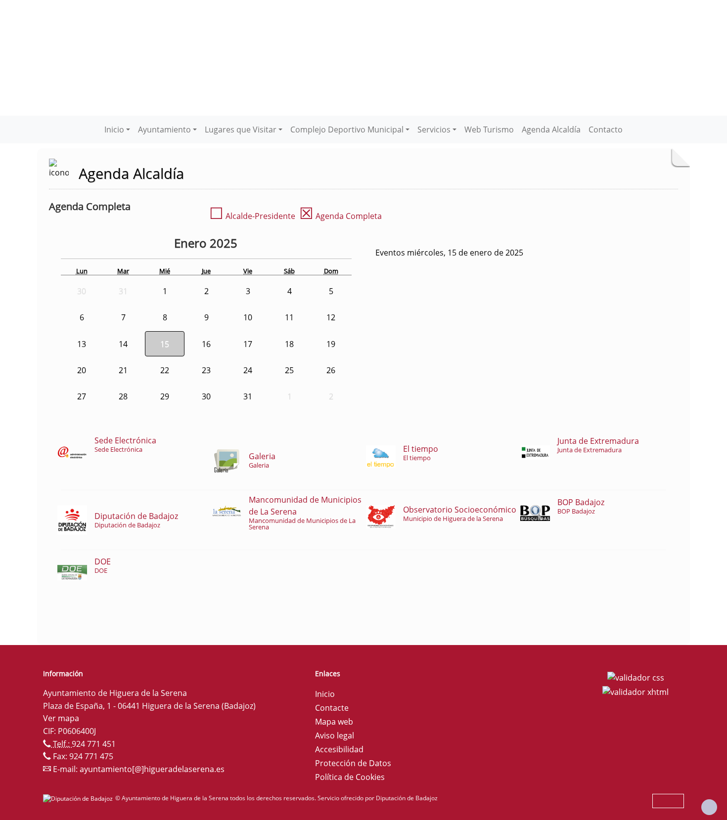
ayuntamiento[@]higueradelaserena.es (152, 769)
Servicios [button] (434, 129)
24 (247, 370)
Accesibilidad (339, 749)
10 (247, 317)
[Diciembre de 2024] (166, 244)
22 (164, 370)
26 (330, 370)
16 (206, 344)
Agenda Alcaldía (551, 129)
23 (206, 370)
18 (289, 344)
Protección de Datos (353, 763)
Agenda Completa (340, 216)
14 (123, 344)
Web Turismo (489, 129)
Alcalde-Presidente (252, 216)
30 (206, 396)
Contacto (606, 129)
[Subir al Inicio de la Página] (709, 807)
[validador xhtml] (635, 691)
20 (81, 370)
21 (123, 370)
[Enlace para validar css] (635, 676)
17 (247, 344)
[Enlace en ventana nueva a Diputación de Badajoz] (79, 798)
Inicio (325, 694)
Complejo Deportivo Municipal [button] (347, 129)
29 (164, 396)
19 (330, 344)
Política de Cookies (350, 777)
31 (247, 396)
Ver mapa (61, 718)
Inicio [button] (114, 129)
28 (123, 396)
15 (164, 344)
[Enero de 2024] (147, 244)
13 (81, 344)
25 (289, 370)
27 (81, 396)
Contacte (332, 707)
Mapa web (334, 721)
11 (289, 317)
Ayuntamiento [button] (164, 129)
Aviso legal (334, 735)
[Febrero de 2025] (261, 244)
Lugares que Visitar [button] (240, 129)
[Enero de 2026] (247, 244)
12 (330, 317)
